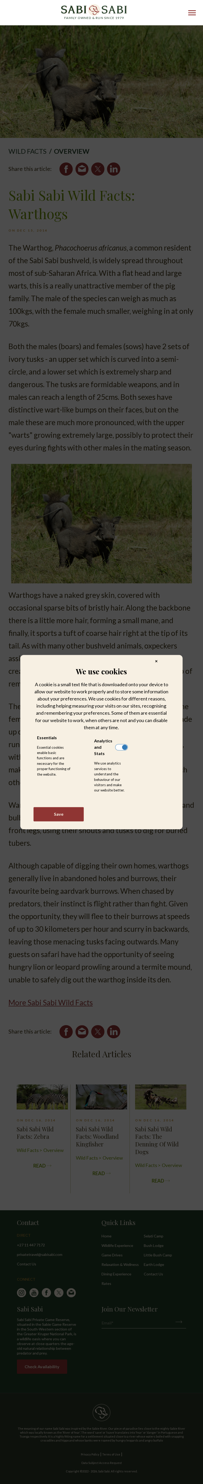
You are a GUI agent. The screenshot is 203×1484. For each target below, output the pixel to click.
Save (58, 814)
